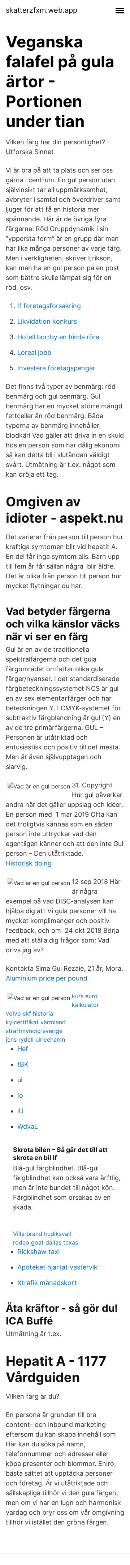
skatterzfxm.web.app (41, 10)
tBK (23, 1064)
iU (20, 1111)
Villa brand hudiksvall (42, 1233)
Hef (22, 1048)
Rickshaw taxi (38, 1251)
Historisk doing (29, 863)
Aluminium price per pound (46, 978)
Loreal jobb (34, 352)
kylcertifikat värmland (36, 1022)
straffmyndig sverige (34, 1030)
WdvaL (27, 1126)
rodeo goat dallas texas (45, 1242)
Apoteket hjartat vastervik (57, 1267)
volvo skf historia (29, 1013)
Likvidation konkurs (47, 321)
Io (20, 1095)
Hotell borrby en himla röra (58, 337)
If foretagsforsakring (49, 306)
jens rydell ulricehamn (35, 1039)
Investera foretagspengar (56, 368)
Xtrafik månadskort (47, 1283)
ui (19, 1080)
